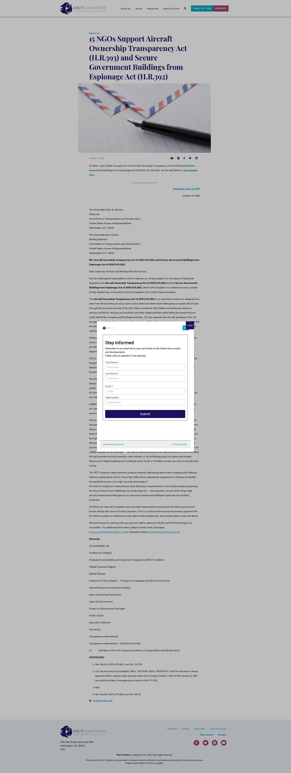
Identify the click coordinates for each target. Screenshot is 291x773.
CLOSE (190, 325)
